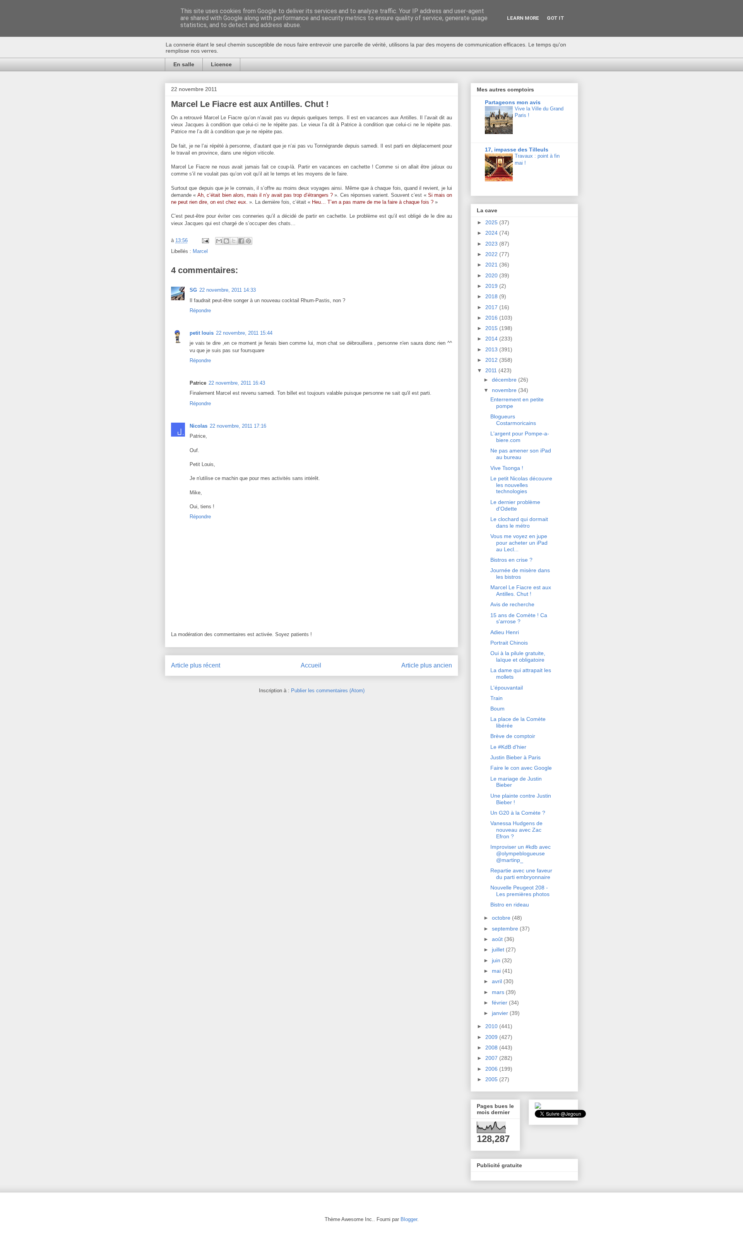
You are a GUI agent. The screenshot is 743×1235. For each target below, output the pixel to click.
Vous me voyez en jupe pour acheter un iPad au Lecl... (519, 542)
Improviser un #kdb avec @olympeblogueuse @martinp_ (520, 853)
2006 (492, 1069)
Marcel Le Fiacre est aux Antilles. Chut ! (520, 590)
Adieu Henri (504, 632)
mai (497, 971)
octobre (502, 918)
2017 (492, 307)
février (500, 1002)
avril (497, 981)
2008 (492, 1047)
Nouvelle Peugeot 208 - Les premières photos (520, 890)
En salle (183, 64)
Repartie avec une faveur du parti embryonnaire (521, 873)
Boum (497, 708)
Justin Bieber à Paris (515, 757)
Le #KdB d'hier (508, 747)
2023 (492, 244)
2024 (492, 233)
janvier (501, 1013)
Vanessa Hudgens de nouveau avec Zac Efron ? (516, 829)
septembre (506, 928)
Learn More (523, 18)
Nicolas (198, 426)
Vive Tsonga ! (506, 468)
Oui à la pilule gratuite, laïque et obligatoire (517, 656)
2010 (492, 1026)
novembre (505, 390)
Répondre (200, 310)
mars (499, 992)
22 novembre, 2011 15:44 (244, 333)
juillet (499, 949)
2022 (492, 254)
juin (497, 960)
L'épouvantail (506, 688)
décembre (505, 380)
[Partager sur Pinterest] (248, 241)
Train (496, 698)
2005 (492, 1079)
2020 (492, 275)
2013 (492, 349)
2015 (492, 328)
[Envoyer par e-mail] (219, 241)
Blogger (409, 1219)
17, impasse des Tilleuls (516, 149)
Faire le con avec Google (521, 768)
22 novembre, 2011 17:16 (238, 426)
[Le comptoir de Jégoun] (538, 1107)
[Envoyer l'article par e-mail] (205, 240)
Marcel (200, 251)
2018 (492, 296)
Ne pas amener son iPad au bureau (520, 453)
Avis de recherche (512, 604)
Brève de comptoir (512, 736)
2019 (492, 286)
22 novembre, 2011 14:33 (227, 290)
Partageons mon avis (513, 102)
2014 (492, 338)
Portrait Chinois (509, 643)
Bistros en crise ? (511, 560)
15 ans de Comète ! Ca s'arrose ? (518, 618)
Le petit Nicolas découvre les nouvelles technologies (521, 485)
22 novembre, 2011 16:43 (237, 383)
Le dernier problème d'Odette (515, 505)
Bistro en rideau (509, 904)
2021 (492, 264)
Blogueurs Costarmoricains (513, 419)
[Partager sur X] (234, 241)
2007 (492, 1058)
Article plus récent (195, 665)
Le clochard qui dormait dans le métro (519, 522)
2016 (492, 318)
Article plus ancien (426, 665)
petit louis (202, 333)
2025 (492, 222)
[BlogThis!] (226, 241)
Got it (555, 18)
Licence (221, 64)
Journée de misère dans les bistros (520, 573)
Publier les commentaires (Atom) (328, 690)
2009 (492, 1037)
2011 (491, 370)
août (498, 939)
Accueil (311, 665)
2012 (492, 360)
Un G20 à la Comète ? (517, 813)
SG (193, 290)
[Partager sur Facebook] (241, 241)
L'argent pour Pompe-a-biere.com (519, 436)
